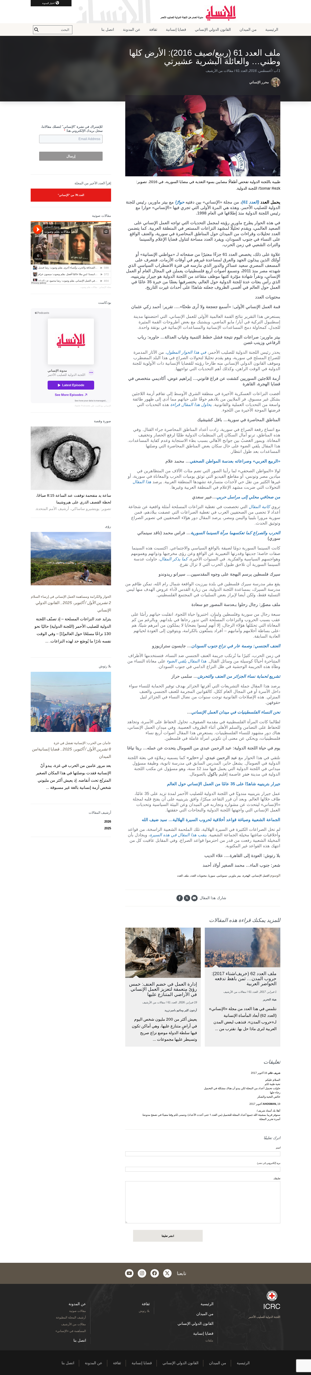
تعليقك (276, 1178)
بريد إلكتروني (268, 1163)
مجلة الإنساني (105, 287)
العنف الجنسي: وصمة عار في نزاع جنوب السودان (235, 646)
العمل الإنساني (260, 875)
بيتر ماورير (235, 875)
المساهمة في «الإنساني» (70, 1331)
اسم (278, 1147)
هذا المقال (142, 481)
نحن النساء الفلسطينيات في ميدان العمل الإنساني (235, 712)
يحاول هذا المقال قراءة (191, 404)
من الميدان (248, 29)
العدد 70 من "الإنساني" (71, 195)
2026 (107, 821)
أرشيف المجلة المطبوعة (71, 1317)
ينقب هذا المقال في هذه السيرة (178, 835)
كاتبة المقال (259, 506)
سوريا (211, 875)
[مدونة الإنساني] (155, 11)
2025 (107, 828)
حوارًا (179, 202)
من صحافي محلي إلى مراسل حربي (248, 497)
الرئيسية (271, 29)
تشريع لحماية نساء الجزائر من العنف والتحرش (239, 676)
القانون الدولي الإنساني (213, 29)
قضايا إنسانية (176, 29)
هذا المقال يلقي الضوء (186, 661)
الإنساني (107, 406)
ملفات (209, 1340)
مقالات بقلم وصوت (88, 287)
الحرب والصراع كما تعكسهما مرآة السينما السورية (235, 532)
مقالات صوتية (77, 1311)
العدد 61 (241, 71)
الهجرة (246, 875)
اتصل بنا (107, 29)
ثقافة (153, 29)
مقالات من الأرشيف (219, 71)
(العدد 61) (250, 202)
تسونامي (222, 875)
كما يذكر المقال (174, 559)
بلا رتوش (144, 1311)
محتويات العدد (198, 875)
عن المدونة (131, 29)
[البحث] (36, 30)
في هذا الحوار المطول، (185, 352)
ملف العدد (183, 875)
